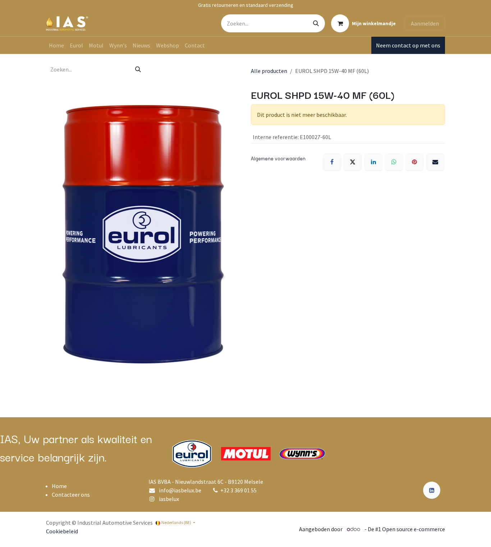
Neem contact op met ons (408, 45)
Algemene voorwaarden (278, 158)
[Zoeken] (316, 23)
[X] (352, 161)
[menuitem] (56, 45)
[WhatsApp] (394, 161)
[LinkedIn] (373, 161)
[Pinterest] (414, 161)
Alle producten (269, 70)
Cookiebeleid (62, 531)
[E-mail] (435, 161)
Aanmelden (425, 23)
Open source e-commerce (413, 529)
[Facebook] (332, 161)
